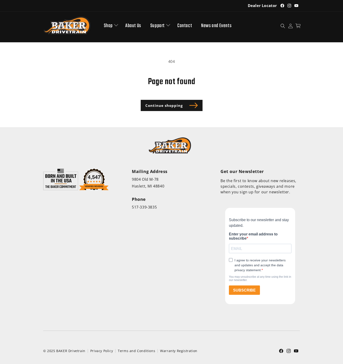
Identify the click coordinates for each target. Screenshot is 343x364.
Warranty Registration (178, 351)
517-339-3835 (144, 207)
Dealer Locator (262, 5)
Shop (108, 25)
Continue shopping (164, 105)
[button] (110, 25)
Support (157, 25)
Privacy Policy (101, 351)
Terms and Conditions (136, 351)
